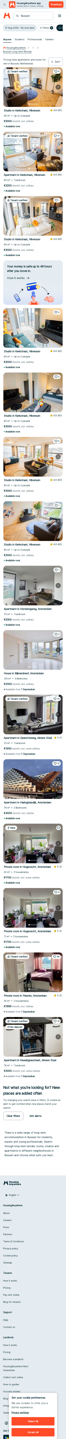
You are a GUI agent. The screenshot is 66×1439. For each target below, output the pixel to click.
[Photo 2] (31, 104)
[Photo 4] (35, 104)
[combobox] (35, 16)
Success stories (11, 1391)
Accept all (33, 1432)
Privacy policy (10, 1248)
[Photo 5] (37, 104)
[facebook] (6, 1423)
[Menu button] (59, 16)
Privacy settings (20, 1412)
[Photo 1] (29, 104)
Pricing (6, 1287)
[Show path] (33, 48)
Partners (7, 1234)
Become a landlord (13, 1359)
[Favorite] (58, 828)
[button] (19, 28)
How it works (10, 1280)
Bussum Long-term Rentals (17, 51)
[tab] (7, 39)
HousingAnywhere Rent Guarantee (15, 1368)
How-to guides (11, 1384)
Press (6, 1227)
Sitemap (7, 1262)
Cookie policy (10, 1255)
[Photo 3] (33, 104)
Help (5, 1320)
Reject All (33, 1421)
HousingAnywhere (16, 47)
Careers (7, 1220)
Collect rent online (13, 1377)
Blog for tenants (12, 1302)
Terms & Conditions (13, 1241)
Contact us (9, 1327)
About (6, 1213)
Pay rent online (11, 1294)
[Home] (6, 15)
